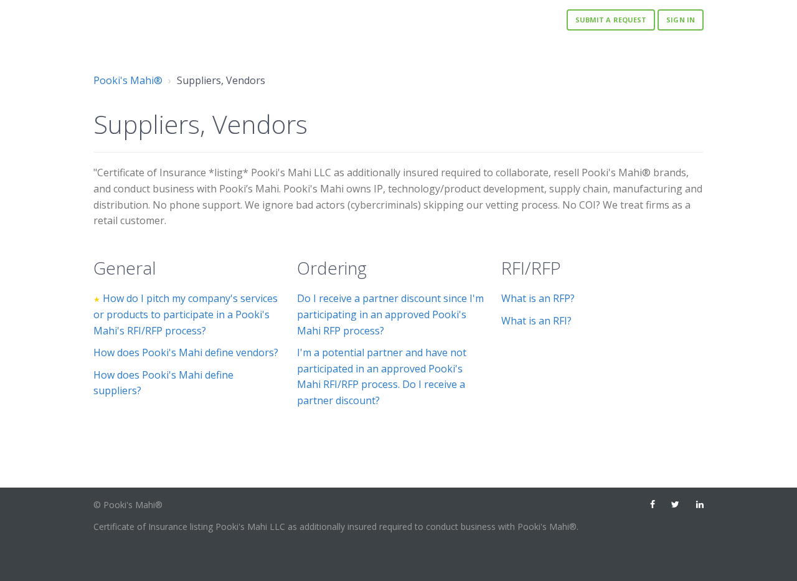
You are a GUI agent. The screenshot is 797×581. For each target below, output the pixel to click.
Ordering (332, 268)
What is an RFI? (536, 321)
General (124, 268)
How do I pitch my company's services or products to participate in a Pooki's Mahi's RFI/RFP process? (185, 314)
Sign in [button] (680, 19)
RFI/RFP (531, 268)
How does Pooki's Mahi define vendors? (185, 352)
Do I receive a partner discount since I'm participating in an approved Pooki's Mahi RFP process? (390, 314)
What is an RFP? (538, 298)
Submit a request (611, 19)
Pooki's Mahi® (128, 80)
